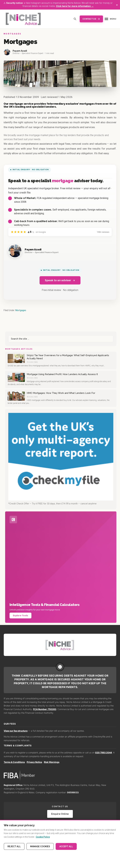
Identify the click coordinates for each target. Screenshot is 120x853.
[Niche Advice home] (60, 645)
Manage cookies (40, 846)
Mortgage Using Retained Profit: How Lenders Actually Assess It (62, 374)
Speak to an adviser (58, 280)
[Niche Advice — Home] (23, 19)
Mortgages (20, 310)
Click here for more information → (75, 6)
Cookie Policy (43, 837)
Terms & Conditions (14, 762)
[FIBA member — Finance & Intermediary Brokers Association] (60, 775)
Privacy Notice (34, 762)
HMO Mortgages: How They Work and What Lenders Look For (61, 393)
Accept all (66, 846)
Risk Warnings (51, 762)
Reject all (14, 846)
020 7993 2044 (103, 752)
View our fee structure (16, 730)
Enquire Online (60, 814)
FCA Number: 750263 (44, 709)
